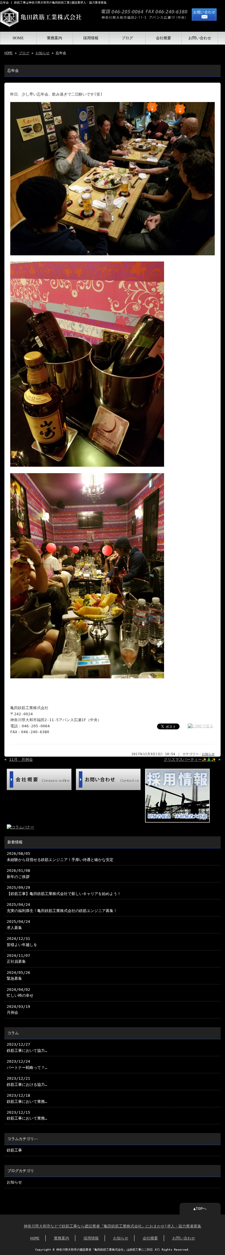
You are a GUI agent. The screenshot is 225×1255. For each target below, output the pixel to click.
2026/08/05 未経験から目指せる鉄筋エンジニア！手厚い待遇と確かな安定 (60, 856)
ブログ (127, 38)
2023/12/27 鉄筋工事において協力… (27, 1047)
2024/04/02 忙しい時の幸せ (20, 992)
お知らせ (42, 53)
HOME (18, 38)
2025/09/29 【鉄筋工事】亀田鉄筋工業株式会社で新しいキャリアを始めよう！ (64, 890)
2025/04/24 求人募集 (18, 924)
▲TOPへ (200, 1208)
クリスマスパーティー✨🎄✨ (190, 759)
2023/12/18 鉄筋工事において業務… (27, 1098)
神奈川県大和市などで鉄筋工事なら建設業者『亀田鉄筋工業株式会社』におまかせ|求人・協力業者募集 (112, 1226)
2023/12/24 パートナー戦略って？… (27, 1064)
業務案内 (54, 38)
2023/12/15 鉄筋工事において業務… (27, 1115)
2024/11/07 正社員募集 (18, 958)
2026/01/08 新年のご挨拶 (18, 873)
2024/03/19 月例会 (18, 1009)
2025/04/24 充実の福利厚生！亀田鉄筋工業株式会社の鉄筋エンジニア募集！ (62, 907)
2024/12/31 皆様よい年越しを (22, 941)
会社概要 (163, 38)
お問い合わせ (199, 38)
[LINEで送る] (200, 726)
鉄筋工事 (14, 1150)
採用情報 (90, 38)
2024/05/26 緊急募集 (18, 975)
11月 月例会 (21, 759)
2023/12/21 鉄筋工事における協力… (27, 1081)
